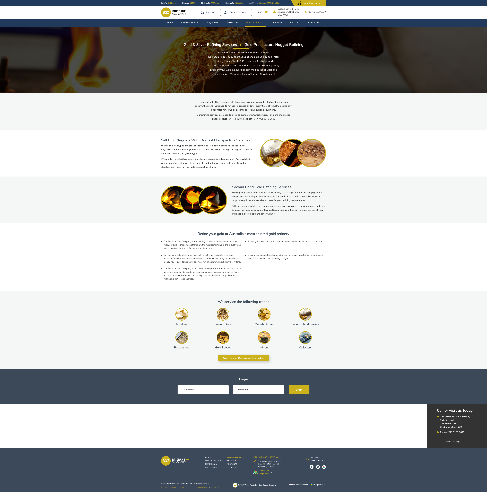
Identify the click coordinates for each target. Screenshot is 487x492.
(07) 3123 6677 (317, 11)
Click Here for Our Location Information (243, 357)
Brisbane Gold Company (267, 461)
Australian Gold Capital (259, 485)
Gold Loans (233, 22)
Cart (260, 11)
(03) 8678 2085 (267, 118)
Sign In (210, 12)
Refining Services (255, 22)
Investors (277, 22)
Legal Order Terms (201, 487)
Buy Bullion (213, 22)
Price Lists (295, 22)
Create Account (238, 12)
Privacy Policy (185, 487)
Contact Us (314, 22)
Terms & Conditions (169, 487)
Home (170, 22)
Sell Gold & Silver (190, 22)
